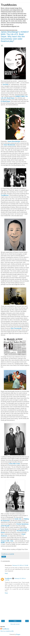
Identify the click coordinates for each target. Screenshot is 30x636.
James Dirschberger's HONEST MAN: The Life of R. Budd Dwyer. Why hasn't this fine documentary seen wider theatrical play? (15, 36)
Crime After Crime (14, 463)
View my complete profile (7, 631)
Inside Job (18, 519)
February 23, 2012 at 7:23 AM (20, 565)
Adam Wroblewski (9, 145)
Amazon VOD (5, 541)
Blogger (18, 634)
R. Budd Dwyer (5, 101)
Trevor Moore (24, 529)
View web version (15, 624)
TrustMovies (9, 4)
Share (3, 556)
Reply (6, 573)
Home (15, 621)
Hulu (11, 541)
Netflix (3, 542)
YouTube (5, 84)
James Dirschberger (13, 141)
